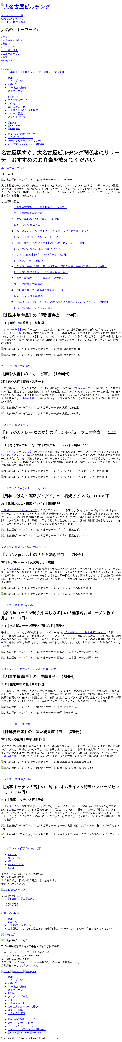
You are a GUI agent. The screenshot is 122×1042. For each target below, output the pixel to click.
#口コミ (12, 867)
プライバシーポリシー (20, 137)
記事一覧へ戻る (10, 913)
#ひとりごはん (9, 50)
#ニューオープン (10, 53)
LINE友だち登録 (17, 87)
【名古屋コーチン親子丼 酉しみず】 (85, 632)
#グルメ (12, 854)
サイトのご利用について (22, 134)
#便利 (11, 861)
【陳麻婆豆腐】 (10, 756)
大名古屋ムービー (18, 106)
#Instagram (6, 60)
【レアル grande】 (11, 568)
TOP (10, 77)
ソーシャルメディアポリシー (24, 140)
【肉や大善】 (80, 388)
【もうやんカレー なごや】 (16, 451)
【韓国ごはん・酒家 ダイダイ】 (19, 510)
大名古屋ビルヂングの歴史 (23, 110)
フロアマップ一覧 (18, 100)
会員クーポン (15, 91)
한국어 (31, 72)
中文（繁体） (59, 72)
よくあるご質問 (16, 117)
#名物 (4, 57)
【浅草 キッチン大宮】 (14, 806)
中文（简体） (43, 72)
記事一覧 (13, 84)
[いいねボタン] (9, 908)
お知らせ (13, 96)
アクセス (13, 103)
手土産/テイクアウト (13, 168)
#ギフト (5, 37)
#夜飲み (5, 43)
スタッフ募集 (15, 113)
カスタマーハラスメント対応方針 (27, 144)
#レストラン (8, 47)
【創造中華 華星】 (11, 329)
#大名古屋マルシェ (12, 40)
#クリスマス (8, 63)
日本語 (11, 72)
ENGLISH (21, 72)
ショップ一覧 (15, 80)
